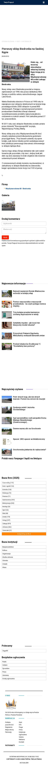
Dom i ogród (6, 486)
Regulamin (8, 727)
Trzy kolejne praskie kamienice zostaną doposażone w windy (26, 313)
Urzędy (4, 564)
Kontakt (21, 742)
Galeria (21, 737)
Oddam (4, 665)
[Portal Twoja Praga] (11, 705)
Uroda (4, 517)
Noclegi (5, 506)
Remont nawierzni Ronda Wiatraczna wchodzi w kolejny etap (29, 292)
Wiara (4, 567)
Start (20, 722)
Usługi (4, 520)
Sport (4, 510)
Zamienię (5, 675)
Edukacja (5, 493)
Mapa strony (9, 730)
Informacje (26, 41)
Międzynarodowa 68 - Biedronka (18, 189)
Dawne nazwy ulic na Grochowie (27, 428)
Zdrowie (5, 527)
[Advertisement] (24, 21)
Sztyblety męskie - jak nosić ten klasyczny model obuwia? (26, 324)
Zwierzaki (5, 530)
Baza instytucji (9, 542)
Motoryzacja (6, 503)
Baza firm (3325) (10, 477)
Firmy (20, 730)
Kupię (4, 661)
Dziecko (5, 489)
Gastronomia (6, 500)
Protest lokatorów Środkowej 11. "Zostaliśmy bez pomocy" (27, 345)
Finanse (5, 496)
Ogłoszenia (23, 734)
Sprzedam (5, 668)
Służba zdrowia (7, 557)
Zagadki (5, 651)
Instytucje (22, 732)
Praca (4, 672)
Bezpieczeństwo (8, 547)
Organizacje (6, 554)
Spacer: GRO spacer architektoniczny (29, 439)
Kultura (4, 550)
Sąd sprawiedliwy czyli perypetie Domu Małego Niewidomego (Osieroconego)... (29, 420)
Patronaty (8, 732)
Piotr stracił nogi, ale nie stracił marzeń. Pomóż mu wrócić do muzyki (29, 398)
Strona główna (8, 41)
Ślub (3, 513)
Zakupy (4, 523)
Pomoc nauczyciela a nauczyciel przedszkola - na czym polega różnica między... (29, 304)
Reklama (22, 739)
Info (18, 41)
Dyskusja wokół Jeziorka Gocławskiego (23, 408)
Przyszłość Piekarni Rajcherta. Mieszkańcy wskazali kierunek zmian (29, 334)
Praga (21, 727)
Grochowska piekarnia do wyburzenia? (29, 450)
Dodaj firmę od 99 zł (24, 534)
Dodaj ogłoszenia (8, 679)
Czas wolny (6, 483)
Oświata (5, 560)
